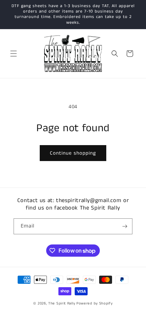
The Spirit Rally (61, 303)
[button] (13, 53)
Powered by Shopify (94, 303)
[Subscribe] (124, 226)
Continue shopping (73, 153)
